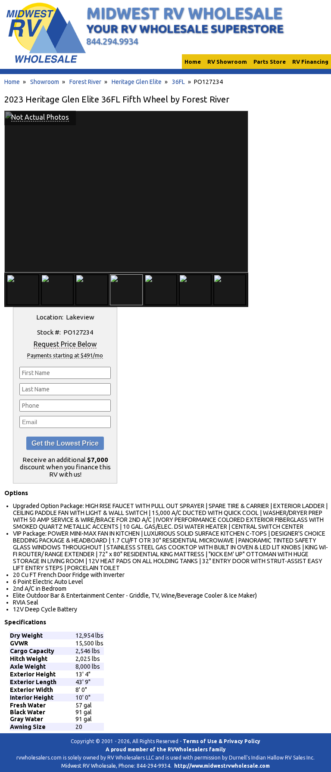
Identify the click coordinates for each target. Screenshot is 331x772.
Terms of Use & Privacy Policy (221, 741)
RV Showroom (227, 62)
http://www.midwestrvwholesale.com (222, 766)
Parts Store (269, 62)
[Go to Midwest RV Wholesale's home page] (45, 62)
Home (12, 81)
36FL (178, 81)
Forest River (85, 81)
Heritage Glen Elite (137, 81)
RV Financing (310, 62)
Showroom (44, 81)
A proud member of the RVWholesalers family (166, 749)
